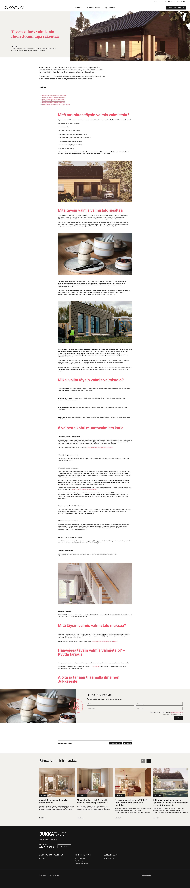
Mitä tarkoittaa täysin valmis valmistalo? (54, 95)
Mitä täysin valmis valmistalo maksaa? (53, 102)
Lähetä (178, 717)
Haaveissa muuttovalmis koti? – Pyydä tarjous (56, 104)
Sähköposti (128, 743)
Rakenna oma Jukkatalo (176, 7)
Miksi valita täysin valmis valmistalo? (53, 99)
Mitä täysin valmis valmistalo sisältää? (54, 97)
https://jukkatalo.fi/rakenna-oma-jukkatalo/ (100, 447)
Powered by (54, 875)
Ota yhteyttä (96, 666)
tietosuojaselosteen (177, 712)
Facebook (114, 743)
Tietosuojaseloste (146, 875)
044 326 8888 (46, 847)
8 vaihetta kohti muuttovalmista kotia (53, 101)
